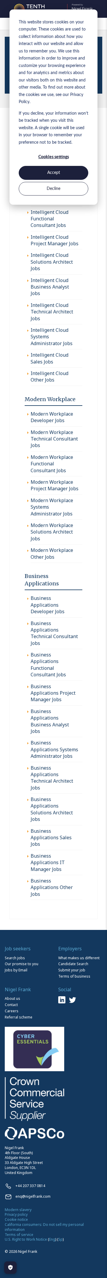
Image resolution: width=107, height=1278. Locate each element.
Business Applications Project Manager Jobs (53, 693)
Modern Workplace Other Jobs (52, 553)
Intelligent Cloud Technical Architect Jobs (52, 312)
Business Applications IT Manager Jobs (48, 862)
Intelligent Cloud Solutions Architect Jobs (52, 262)
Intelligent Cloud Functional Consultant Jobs (49, 219)
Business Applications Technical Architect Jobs (52, 778)
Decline (53, 189)
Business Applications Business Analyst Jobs (50, 721)
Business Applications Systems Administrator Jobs (54, 749)
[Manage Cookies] (10, 1267)
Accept (53, 173)
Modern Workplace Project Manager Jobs (54, 485)
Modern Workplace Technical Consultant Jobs (54, 439)
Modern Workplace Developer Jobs (52, 417)
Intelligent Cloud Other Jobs (49, 376)
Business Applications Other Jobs (52, 887)
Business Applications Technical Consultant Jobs (54, 633)
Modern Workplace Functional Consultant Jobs (52, 464)
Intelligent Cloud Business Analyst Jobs (50, 287)
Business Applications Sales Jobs (51, 838)
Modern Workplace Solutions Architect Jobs (52, 532)
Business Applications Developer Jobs (47, 605)
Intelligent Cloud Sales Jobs (49, 358)
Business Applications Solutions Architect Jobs (52, 809)
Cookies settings (53, 157)
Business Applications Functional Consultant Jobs (48, 664)
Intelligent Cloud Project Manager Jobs (54, 240)
